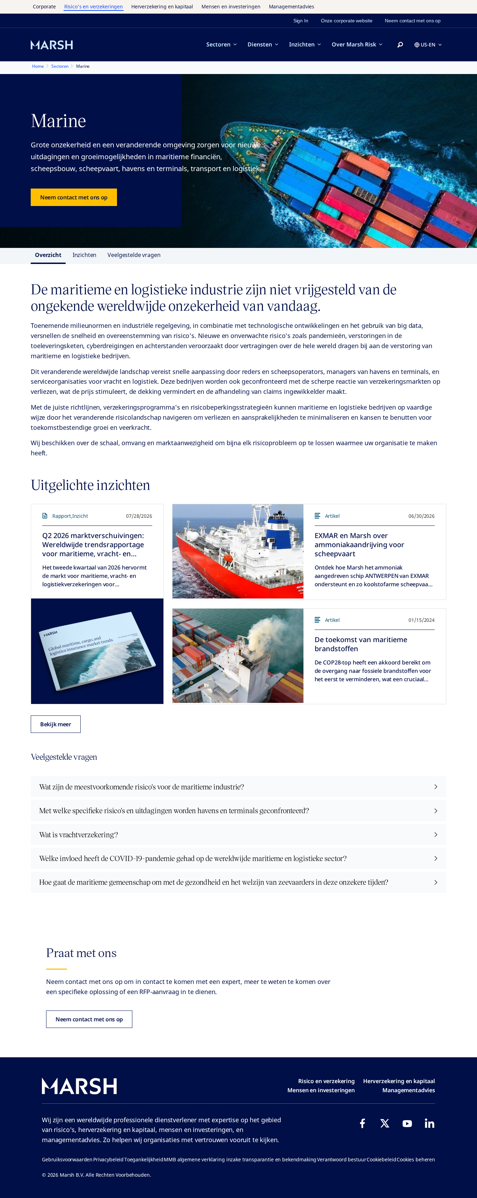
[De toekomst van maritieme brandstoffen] (238, 656)
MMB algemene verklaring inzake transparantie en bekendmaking (240, 1159)
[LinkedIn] (429, 1123)
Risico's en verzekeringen (93, 6)
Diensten (260, 44)
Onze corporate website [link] (347, 20)
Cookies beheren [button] (416, 1159)
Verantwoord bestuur (341, 1159)
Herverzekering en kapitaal (162, 6)
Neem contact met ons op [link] (413, 20)
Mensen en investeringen (230, 6)
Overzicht (48, 255)
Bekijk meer (55, 724)
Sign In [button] (300, 20)
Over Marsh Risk (354, 44)
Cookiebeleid (381, 1159)
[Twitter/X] (384, 1123)
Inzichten (302, 44)
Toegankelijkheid (143, 1159)
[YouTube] (407, 1123)
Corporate (44, 6)
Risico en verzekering (326, 1081)
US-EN (428, 44)
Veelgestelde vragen (134, 255)
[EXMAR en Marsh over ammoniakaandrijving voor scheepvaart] (238, 551)
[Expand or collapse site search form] (400, 45)
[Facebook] (362, 1123)
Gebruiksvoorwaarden (67, 1159)
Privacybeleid (108, 1159)
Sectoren (218, 44)
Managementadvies (292, 6)
